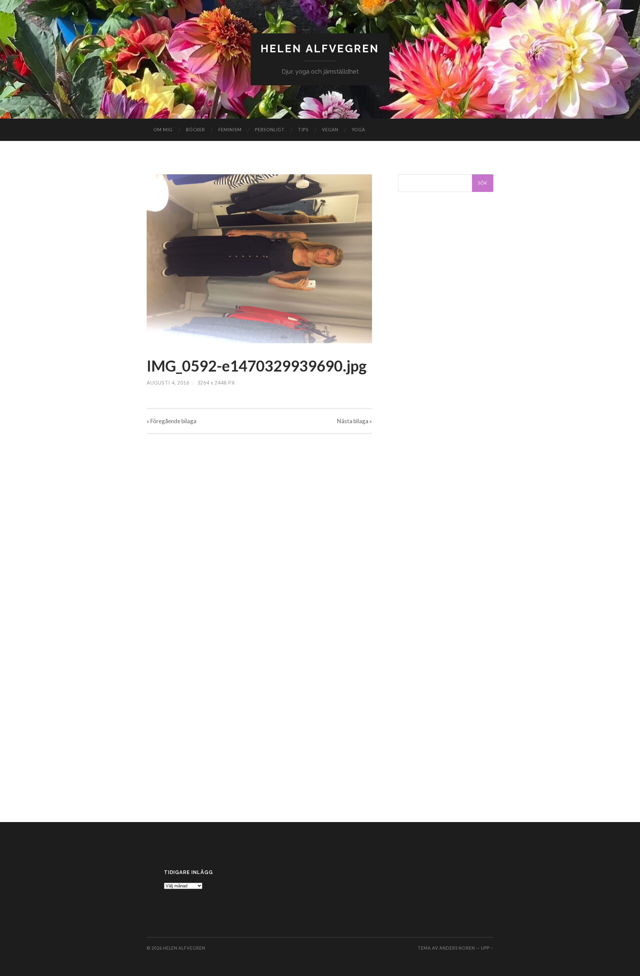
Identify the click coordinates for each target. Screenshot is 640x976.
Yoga (358, 129)
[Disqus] (259, 517)
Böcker (195, 129)
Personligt (270, 129)
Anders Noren (457, 948)
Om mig (163, 129)
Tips (303, 129)
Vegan (330, 129)
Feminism (230, 129)
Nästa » (354, 421)
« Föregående (171, 421)
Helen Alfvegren (320, 48)
